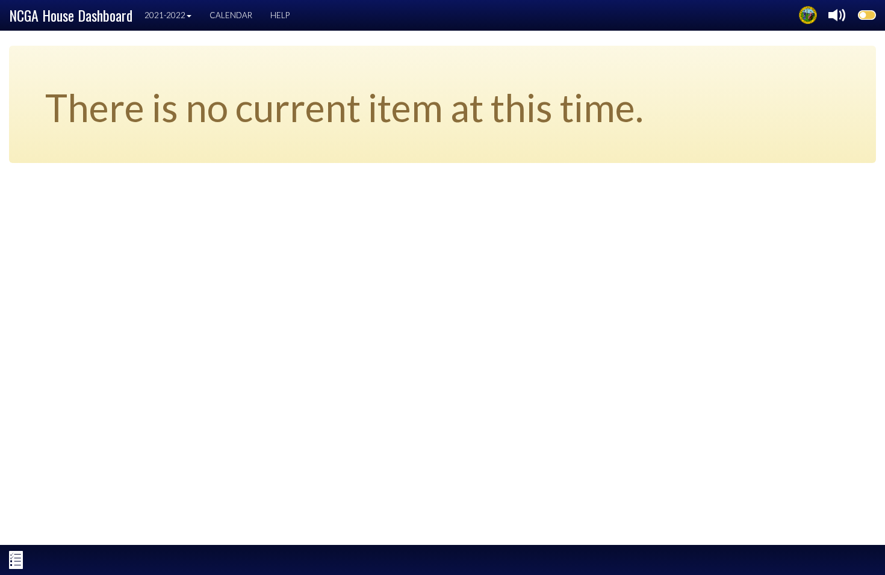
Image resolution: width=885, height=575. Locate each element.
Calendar (231, 15)
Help (280, 15)
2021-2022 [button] (164, 15)
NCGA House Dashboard (70, 15)
